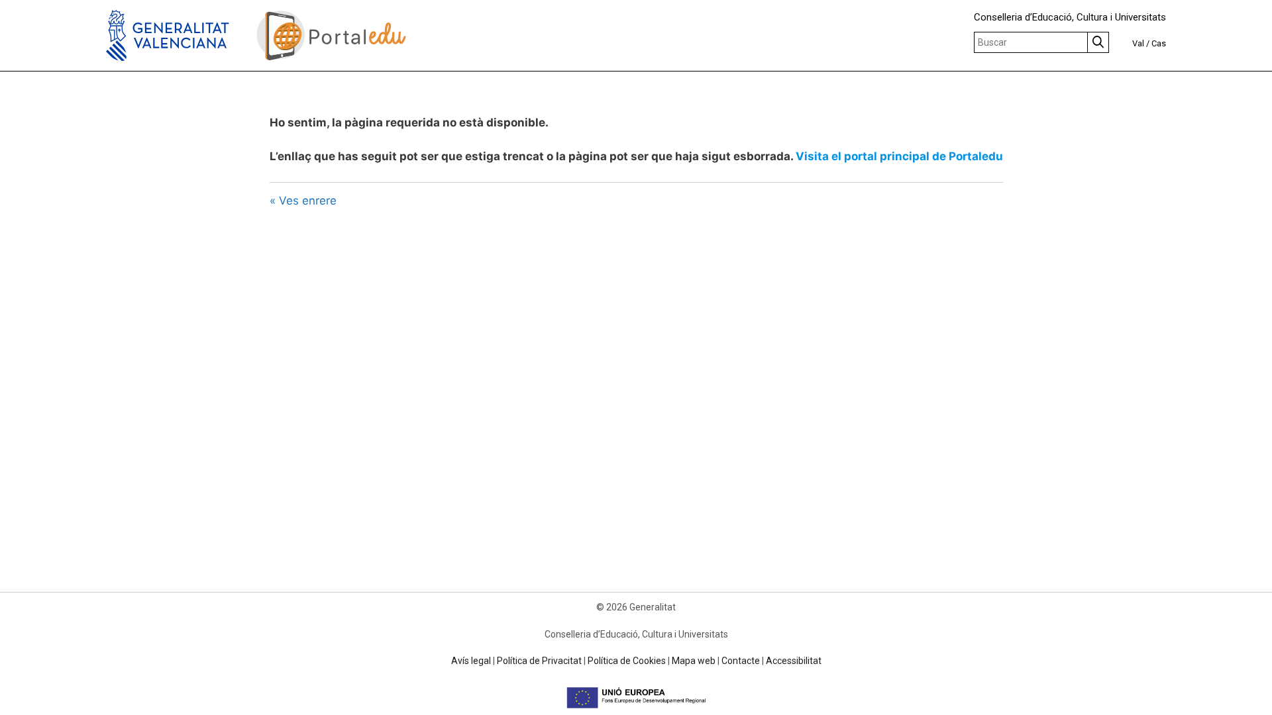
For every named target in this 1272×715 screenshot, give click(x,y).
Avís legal (471, 660)
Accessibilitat (794, 660)
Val (1138, 43)
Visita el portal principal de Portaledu (899, 156)
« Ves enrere (303, 200)
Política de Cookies (627, 660)
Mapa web (694, 660)
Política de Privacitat (539, 660)
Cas (1158, 43)
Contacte (740, 660)
